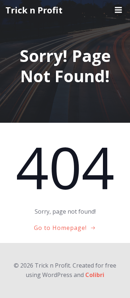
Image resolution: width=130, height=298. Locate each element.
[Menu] (118, 10)
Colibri (94, 275)
